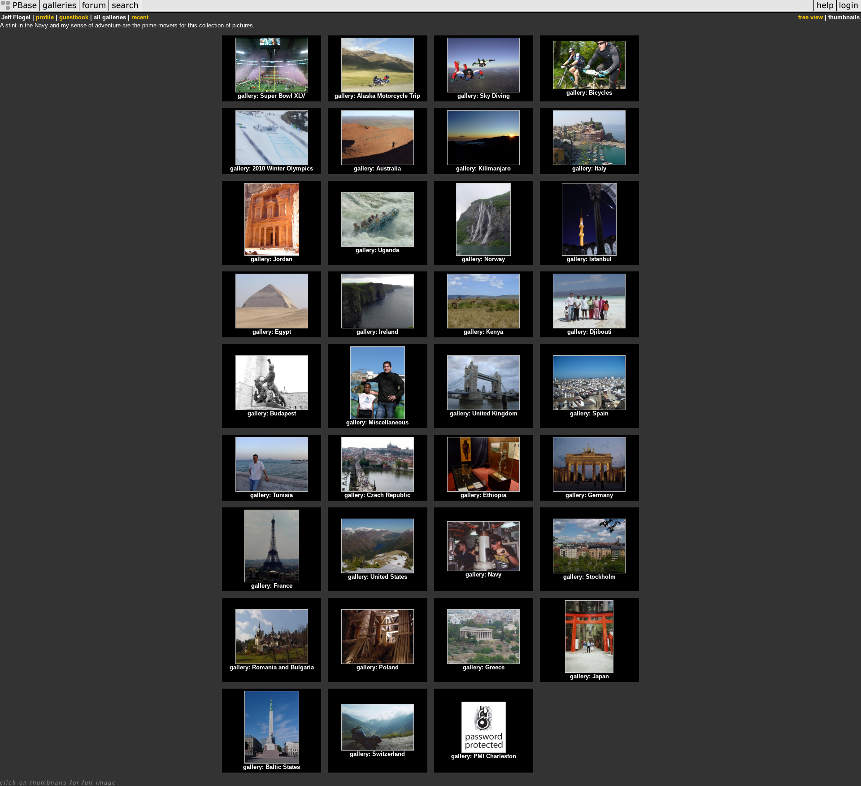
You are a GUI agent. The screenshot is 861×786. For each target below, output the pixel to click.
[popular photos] (477, 10)
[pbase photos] (20, 10)
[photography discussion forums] (94, 10)
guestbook (73, 17)
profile (45, 17)
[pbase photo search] (125, 10)
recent (139, 17)
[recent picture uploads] (59, 10)
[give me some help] (825, 10)
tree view (810, 17)
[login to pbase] (849, 10)
